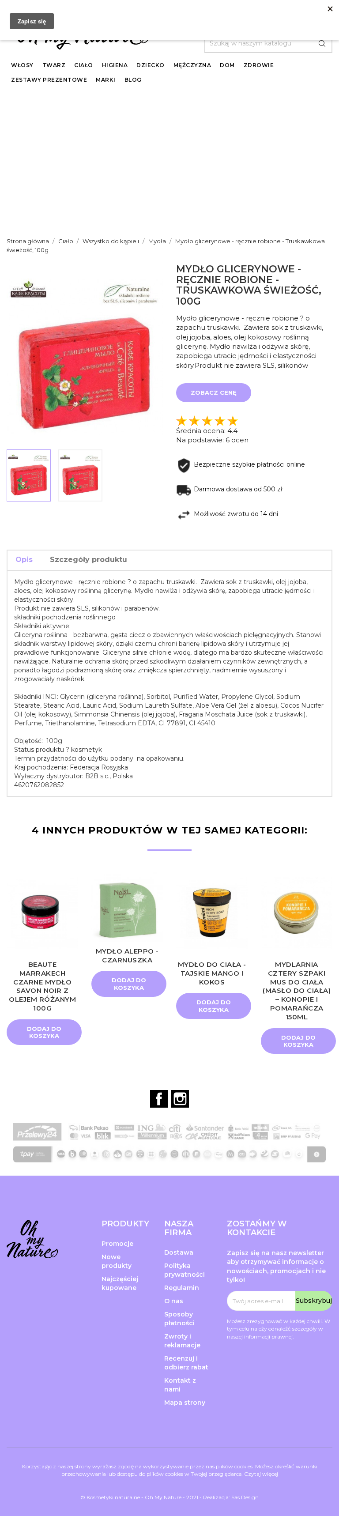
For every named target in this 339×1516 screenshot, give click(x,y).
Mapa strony (184, 1403)
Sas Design (245, 1497)
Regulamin (181, 1288)
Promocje (117, 1244)
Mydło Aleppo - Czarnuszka (127, 955)
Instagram (180, 1099)
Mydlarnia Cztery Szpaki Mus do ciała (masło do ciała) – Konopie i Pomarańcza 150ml (297, 990)
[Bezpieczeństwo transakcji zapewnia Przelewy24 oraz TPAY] (169, 1132)
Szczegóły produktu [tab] (88, 559)
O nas (173, 1301)
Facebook (159, 1099)
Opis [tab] (24, 559)
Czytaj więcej (261, 1474)
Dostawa (178, 1252)
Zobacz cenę (214, 392)
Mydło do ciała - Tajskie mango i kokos (212, 973)
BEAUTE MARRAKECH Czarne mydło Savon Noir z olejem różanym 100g (42, 986)
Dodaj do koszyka (44, 1032)
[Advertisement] (169, 160)
